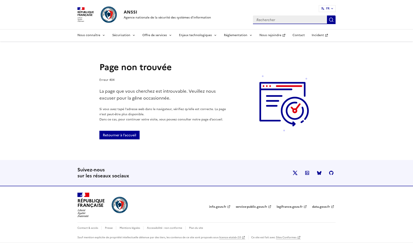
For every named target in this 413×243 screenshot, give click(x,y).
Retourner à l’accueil (119, 135)
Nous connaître (88, 35)
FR (328, 8)
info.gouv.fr (217, 207)
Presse (109, 228)
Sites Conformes (286, 237)
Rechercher (331, 19)
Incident (321, 36)
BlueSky (319, 173)
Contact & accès (88, 228)
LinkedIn (307, 173)
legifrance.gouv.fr (290, 207)
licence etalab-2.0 (230, 237)
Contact (299, 35)
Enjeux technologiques (195, 35)
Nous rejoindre (274, 36)
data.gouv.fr (321, 207)
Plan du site (196, 228)
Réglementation (235, 35)
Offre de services (154, 35)
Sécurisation (121, 35)
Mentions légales (130, 228)
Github (331, 173)
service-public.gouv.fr (251, 207)
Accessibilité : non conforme (165, 228)
